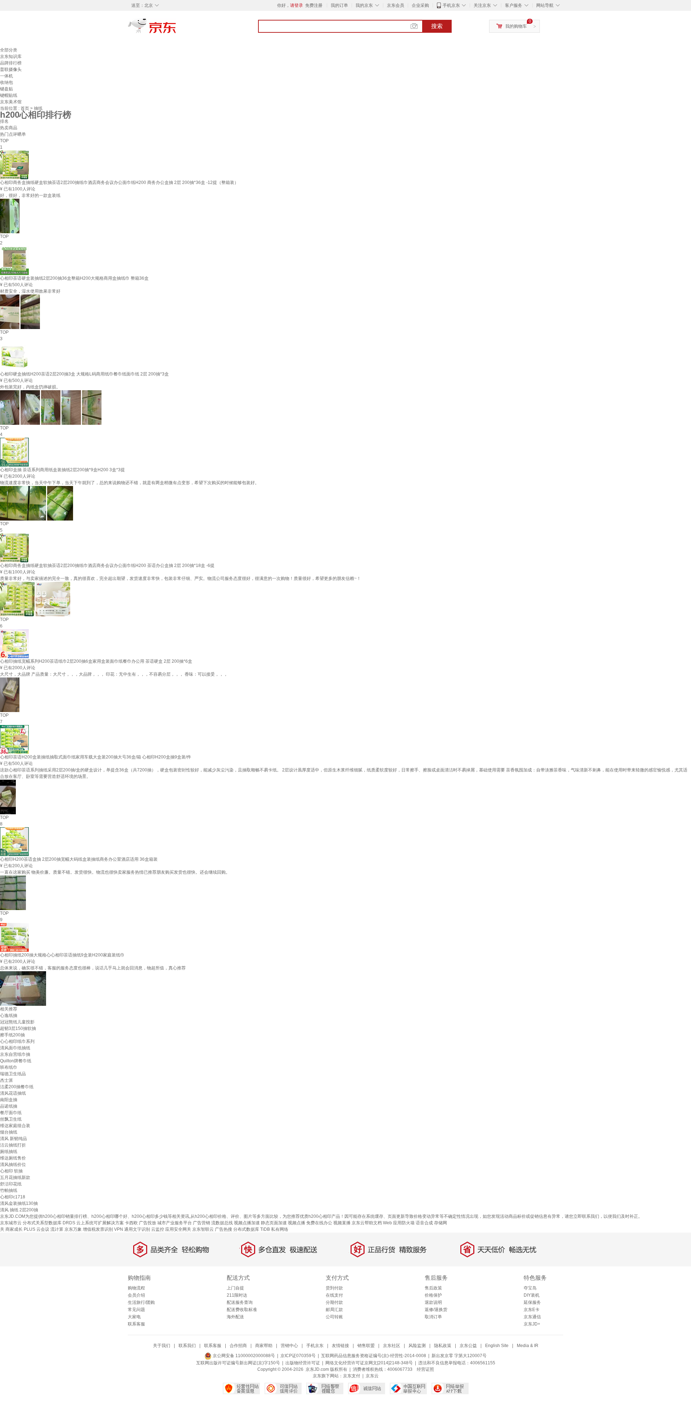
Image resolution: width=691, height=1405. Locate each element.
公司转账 (334, 1316)
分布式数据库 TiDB (251, 1229)
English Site (497, 1345)
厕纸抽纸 (8, 1151)
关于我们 (161, 1345)
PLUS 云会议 (36, 1229)
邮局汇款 (334, 1309)
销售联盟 (366, 1345)
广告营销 (201, 1222)
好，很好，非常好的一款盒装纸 (30, 195)
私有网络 (279, 1229)
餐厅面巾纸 (11, 1112)
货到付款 (334, 1288)
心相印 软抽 (11, 1171)
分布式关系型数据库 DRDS (49, 1222)
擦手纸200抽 (12, 1034)
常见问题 (136, 1309)
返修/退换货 (436, 1309)
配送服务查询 (240, 1302)
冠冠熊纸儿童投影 (17, 1022)
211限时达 (237, 1295)
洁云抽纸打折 (13, 1145)
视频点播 (296, 1222)
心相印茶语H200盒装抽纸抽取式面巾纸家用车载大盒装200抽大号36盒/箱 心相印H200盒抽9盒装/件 (95, 757)
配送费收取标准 (242, 1309)
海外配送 (235, 1316)
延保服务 (532, 1302)
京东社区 (391, 1345)
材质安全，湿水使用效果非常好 (30, 291)
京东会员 (395, 5)
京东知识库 (11, 56)
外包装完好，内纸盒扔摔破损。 (30, 386)
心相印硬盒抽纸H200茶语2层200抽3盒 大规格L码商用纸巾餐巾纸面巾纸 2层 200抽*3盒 (84, 374)
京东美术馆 (11, 101)
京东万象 (73, 1229)
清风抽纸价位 (13, 1164)
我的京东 (364, 5)
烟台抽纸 (8, 1132)
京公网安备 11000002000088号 (243, 1355)
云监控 (157, 1229)
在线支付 (334, 1295)
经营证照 (425, 1369)
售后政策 (433, 1288)
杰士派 (6, 1080)
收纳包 (6, 82)
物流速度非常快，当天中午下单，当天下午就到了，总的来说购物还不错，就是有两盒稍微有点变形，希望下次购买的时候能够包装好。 (129, 482)
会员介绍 (136, 1295)
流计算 (56, 1229)
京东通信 (532, 1316)
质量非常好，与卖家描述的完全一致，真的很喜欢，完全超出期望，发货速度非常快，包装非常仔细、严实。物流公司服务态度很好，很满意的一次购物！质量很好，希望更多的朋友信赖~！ (180, 578)
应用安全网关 (178, 1229)
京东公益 (468, 1345)
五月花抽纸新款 (15, 1177)
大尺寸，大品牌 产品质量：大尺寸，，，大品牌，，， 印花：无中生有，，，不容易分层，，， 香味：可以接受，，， (114, 674)
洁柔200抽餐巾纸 (16, 1086)
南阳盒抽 (8, 1099)
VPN (118, 1229)
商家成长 (14, 1229)
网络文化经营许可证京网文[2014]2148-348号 (369, 1362)
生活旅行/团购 (141, 1302)
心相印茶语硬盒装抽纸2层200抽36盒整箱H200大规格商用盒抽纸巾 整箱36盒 (74, 278)
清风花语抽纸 (13, 1093)
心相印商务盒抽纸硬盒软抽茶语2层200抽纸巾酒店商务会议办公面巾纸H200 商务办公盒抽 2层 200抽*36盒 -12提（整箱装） (119, 182)
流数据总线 (222, 1222)
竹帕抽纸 (8, 1190)
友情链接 (340, 1345)
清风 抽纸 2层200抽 (19, 1209)
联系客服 (136, 1324)
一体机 (6, 75)
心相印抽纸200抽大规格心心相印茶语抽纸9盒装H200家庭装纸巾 (62, 955)
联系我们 (187, 1345)
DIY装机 (531, 1295)
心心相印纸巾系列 (17, 1041)
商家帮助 (263, 1345)
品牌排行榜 (11, 63)
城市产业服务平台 (174, 1222)
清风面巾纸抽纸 (15, 1047)
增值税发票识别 (98, 1229)
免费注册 (313, 5)
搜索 (437, 26)
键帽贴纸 (8, 95)
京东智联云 (203, 1229)
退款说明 (433, 1302)
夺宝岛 (530, 1288)
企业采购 (420, 5)
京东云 (372, 1375)
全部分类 (8, 50)
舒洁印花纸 (11, 1183)
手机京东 (451, 5)
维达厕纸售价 (13, 1158)
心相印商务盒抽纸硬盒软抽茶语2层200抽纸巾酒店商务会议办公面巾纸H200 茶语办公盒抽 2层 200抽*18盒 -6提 (107, 565)
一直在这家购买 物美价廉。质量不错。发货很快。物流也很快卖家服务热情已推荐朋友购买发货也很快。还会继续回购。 (115, 872)
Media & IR (527, 1345)
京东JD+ (532, 1324)
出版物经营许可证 (302, 1362)
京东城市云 (11, 1222)
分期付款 (334, 1302)
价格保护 (433, 1295)
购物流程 (136, 1288)
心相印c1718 (12, 1196)
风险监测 (417, 1345)
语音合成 (424, 1222)
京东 (176, 29)
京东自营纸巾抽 (15, 1054)
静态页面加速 (274, 1222)
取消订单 (433, 1316)
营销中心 (289, 1345)
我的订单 (339, 5)
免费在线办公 (319, 1222)
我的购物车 (516, 26)
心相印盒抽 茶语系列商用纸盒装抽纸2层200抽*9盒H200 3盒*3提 (62, 469)
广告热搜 (223, 1229)
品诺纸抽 (8, 1106)
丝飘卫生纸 (11, 1119)
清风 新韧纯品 (13, 1138)
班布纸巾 (8, 1067)
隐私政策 (442, 1345)
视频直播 (342, 1222)
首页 (25, 108)
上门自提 (235, 1288)
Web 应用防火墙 (399, 1222)
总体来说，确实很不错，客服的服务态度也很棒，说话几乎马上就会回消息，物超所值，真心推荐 (93, 968)
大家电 (134, 1316)
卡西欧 (131, 1222)
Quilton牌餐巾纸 (15, 1060)
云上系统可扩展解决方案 (100, 1222)
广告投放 (147, 1222)
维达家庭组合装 (15, 1125)
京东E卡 (531, 1309)
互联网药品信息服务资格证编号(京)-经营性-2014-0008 (373, 1355)
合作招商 (238, 1345)
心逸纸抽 (8, 1015)
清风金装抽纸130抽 (19, 1203)
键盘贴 (6, 88)
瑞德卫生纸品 (13, 1073)
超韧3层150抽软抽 (18, 1028)
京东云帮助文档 (367, 1222)
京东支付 (351, 1375)
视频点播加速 (247, 1222)
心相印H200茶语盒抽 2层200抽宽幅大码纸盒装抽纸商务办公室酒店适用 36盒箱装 (79, 859)
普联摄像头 (11, 69)
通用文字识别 (137, 1229)
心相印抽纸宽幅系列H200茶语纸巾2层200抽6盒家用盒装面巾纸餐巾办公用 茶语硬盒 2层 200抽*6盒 (96, 661)
